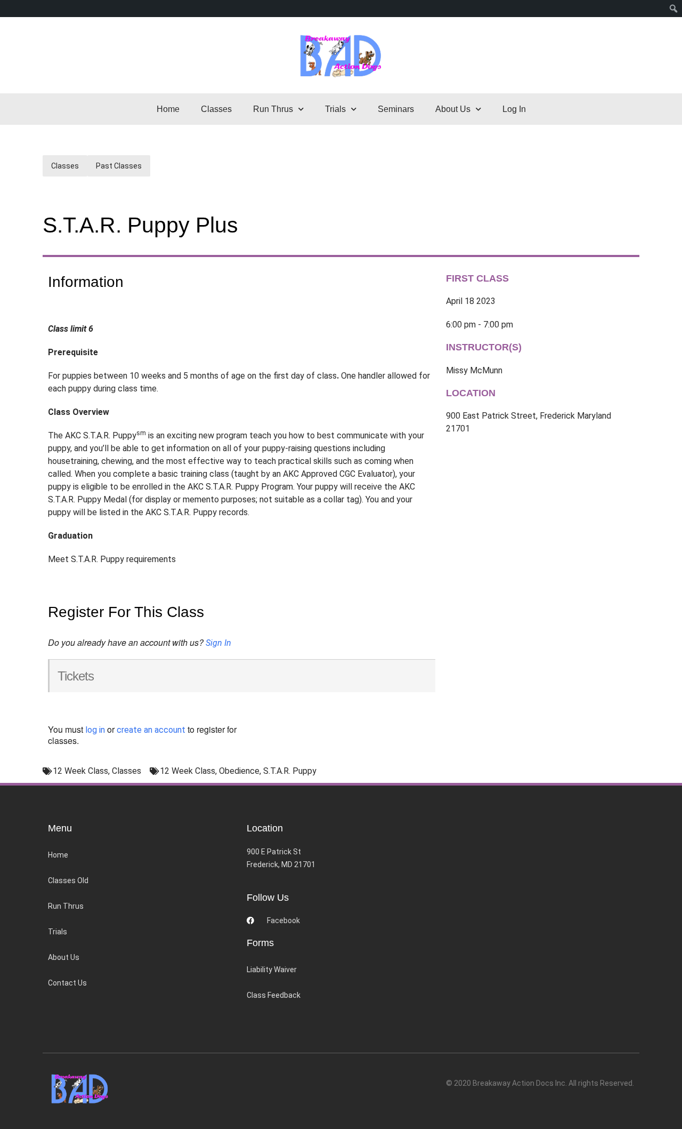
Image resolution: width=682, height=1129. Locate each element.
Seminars (396, 109)
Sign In (218, 643)
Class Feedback (274, 995)
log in (95, 730)
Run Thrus (66, 906)
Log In (514, 109)
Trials (57, 931)
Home (168, 109)
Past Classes (119, 166)
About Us (63, 957)
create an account (151, 730)
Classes (216, 109)
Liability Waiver (272, 969)
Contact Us (67, 983)
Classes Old (68, 880)
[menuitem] (673, 8)
